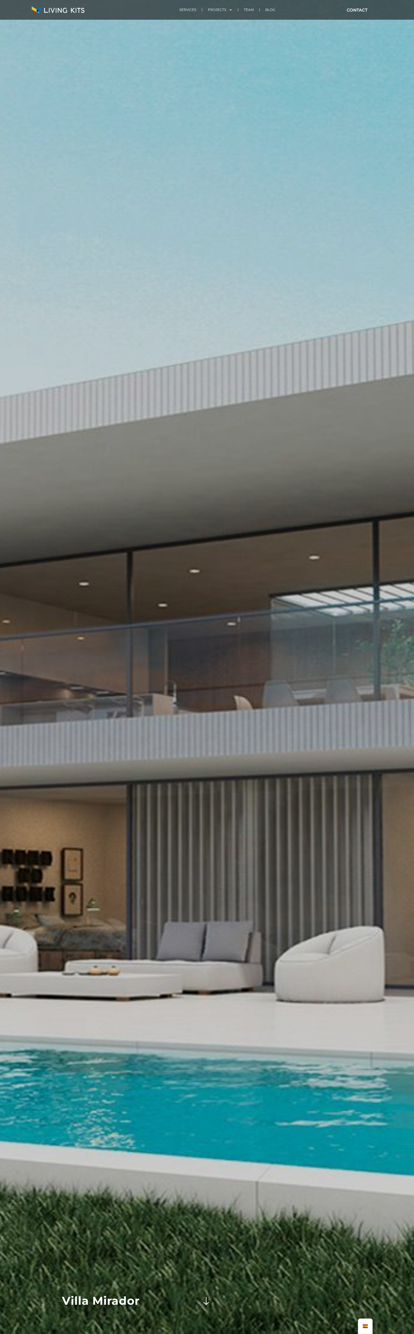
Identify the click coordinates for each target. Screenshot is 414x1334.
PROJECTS (217, 10)
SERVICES (187, 10)
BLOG (270, 10)
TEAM (249, 10)
